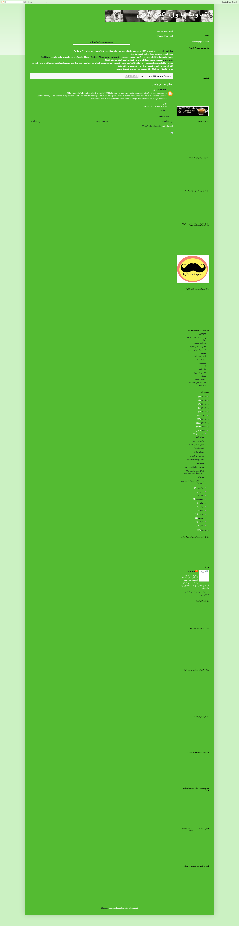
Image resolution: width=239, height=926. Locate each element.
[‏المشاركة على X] (131, 76)
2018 (203, 396)
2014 (203, 404)
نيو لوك (201, 477)
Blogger (104, 908)
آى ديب (203, 353)
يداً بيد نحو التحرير (197, 456)
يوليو (201, 503)
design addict (200, 379)
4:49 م (164, 110)
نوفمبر (200, 488)
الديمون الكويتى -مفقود (197, 349)
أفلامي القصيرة (200, 373)
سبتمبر (200, 495)
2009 (203, 423)
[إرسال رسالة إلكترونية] (142, 76)
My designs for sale (197, 382)
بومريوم (191, 571)
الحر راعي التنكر (199, 356)
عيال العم (202, 369)
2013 (203, 408)
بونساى (203, 376)
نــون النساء (201, 359)
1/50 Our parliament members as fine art (194, 472)
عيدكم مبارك (199, 452)
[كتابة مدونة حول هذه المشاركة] (134, 76)
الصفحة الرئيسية (101, 121)
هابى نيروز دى (198, 441)
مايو (201, 510)
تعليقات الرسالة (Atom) (151, 126)
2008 (203, 426)
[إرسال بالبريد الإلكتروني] (137, 76)
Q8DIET (202, 334)
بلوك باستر (199, 437)
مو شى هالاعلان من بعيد (194, 467)
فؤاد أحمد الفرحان (164, 51)
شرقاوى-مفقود (200, 343)
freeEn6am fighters (195, 459)
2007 (203, 430)
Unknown (162, 89)
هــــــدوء (202, 363)
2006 (203, 530)
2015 (203, 400)
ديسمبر (200, 434)
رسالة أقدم (35, 121)
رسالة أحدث (167, 121)
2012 (203, 411)
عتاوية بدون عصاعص (173, 13)
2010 (203, 419)
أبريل (200, 514)
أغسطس (199, 499)
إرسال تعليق (164, 116)
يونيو (201, 506)
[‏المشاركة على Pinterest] (126, 76)
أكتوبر (200, 491)
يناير (201, 525)
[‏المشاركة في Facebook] (129, 76)
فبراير (200, 522)
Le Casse (200, 463)
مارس (200, 518)
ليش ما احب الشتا (196, 444)
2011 (203, 415)
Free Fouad (198, 448)
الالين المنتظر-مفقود (198, 346)
